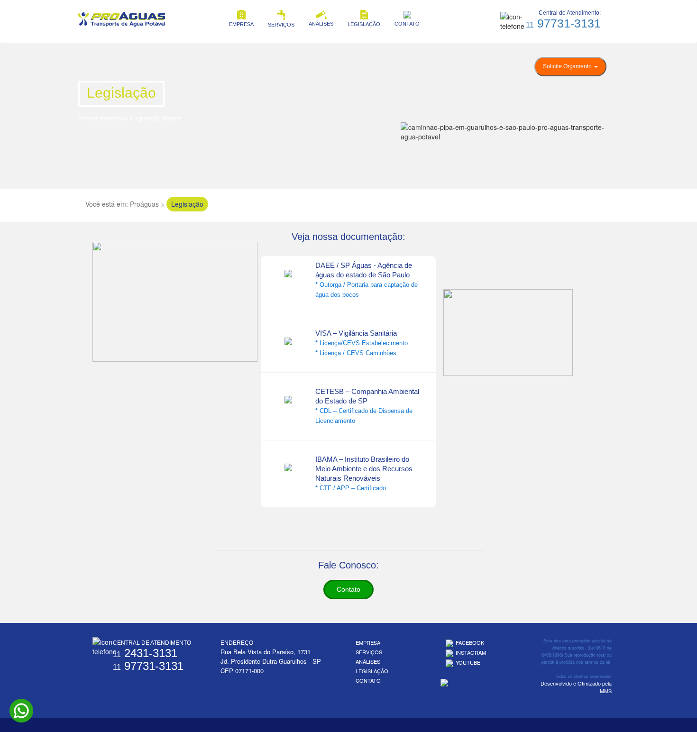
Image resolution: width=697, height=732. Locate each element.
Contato (348, 589)
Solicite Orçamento (568, 66)
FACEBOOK (470, 642)
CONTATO (407, 24)
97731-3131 (563, 23)
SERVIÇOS (281, 24)
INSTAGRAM (471, 652)
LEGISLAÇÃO (364, 24)
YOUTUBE (468, 662)
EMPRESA (241, 24)
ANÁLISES (321, 24)
